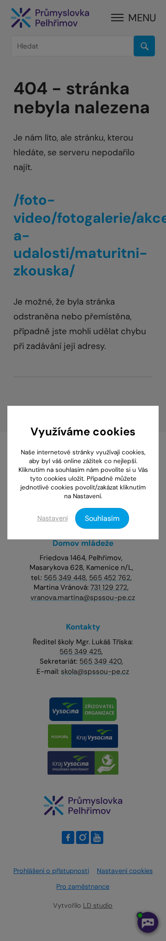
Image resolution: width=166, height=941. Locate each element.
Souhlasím (102, 518)
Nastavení (52, 518)
